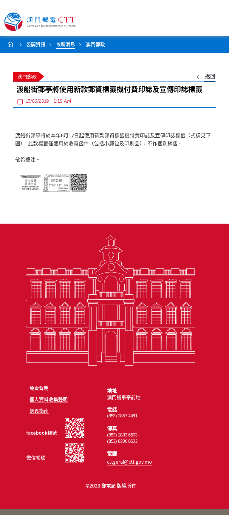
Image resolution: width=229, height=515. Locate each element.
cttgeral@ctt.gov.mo (129, 461)
